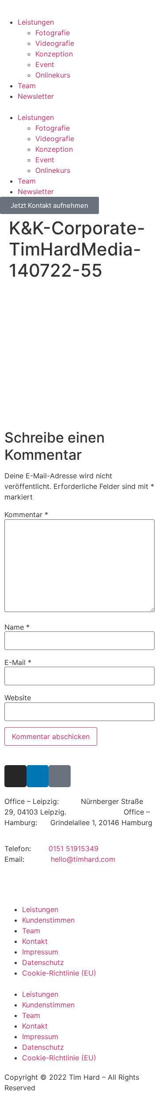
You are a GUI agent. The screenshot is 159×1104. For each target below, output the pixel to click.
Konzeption (54, 53)
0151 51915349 (73, 848)
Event (44, 64)
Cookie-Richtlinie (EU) (59, 973)
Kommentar (26, 514)
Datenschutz (43, 962)
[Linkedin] (37, 776)
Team (27, 85)
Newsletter (36, 96)
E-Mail (17, 662)
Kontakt (35, 941)
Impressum (40, 951)
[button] (79, 106)
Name (17, 627)
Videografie (54, 43)
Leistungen (36, 22)
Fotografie (52, 32)
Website (17, 697)
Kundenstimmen (48, 920)
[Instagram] (15, 776)
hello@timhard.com (83, 859)
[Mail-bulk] (60, 776)
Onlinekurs (52, 75)
